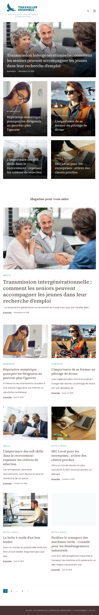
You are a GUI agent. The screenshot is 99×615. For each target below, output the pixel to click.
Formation (61, 116)
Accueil (29, 610)
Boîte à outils (63, 158)
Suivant (28, 591)
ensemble (11, 71)
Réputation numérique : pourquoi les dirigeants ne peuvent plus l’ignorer (24, 123)
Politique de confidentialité (60, 610)
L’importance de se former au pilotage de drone (71, 125)
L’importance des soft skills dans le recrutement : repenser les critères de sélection (24, 166)
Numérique (13, 111)
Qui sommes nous (40, 610)
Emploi (11, 49)
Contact (92, 610)
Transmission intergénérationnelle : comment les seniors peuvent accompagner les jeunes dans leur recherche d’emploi (49, 60)
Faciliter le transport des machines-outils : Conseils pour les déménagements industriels (70, 543)
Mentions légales (80, 610)
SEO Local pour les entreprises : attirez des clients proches (72, 168)
